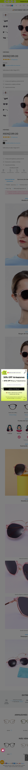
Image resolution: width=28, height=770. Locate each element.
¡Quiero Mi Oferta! (14, 389)
